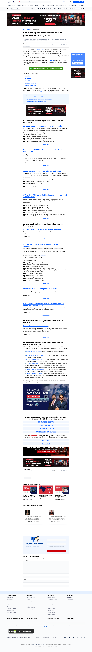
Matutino (27, 76)
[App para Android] (71, 637)
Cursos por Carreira (51, 608)
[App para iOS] (69, 637)
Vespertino (28, 78)
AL (34, 8)
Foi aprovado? (33, 610)
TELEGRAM (46, 444)
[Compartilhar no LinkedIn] (64, 44)
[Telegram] (84, 637)
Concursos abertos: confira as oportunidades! (36, 101)
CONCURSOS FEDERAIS (46, 422)
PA (58, 8)
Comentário (26, 560)
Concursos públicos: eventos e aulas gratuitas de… (60, 496)
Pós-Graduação (50, 604)
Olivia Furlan (25, 499)
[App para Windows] (65, 637)
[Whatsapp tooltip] (77, 637)
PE (62, 8)
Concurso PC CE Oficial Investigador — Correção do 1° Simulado (42, 245)
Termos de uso (46, 637)
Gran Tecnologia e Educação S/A (38, 644)
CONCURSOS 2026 (46, 425)
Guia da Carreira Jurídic (32, 363)
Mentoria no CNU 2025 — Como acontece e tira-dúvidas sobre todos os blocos (45, 151)
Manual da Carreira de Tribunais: (35, 373)
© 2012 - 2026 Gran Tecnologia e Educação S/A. (18, 637)
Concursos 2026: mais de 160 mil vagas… (45, 496)
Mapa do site (54, 637)
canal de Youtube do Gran (44, 92)
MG (52, 8)
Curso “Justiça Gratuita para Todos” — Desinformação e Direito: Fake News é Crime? (43, 304)
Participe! (43, 255)
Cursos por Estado (50, 610)
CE (42, 8)
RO (72, 8)
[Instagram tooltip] (75, 637)
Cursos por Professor (51, 612)
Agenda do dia (29, 29)
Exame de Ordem (50, 601)
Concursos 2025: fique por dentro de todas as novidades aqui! (39, 99)
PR (66, 8)
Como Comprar (10, 601)
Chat (29, 599)
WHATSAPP (46, 440)
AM (36, 8)
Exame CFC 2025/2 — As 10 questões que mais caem (42, 171)
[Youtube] (73, 637)
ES (46, 8)
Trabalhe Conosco (10, 610)
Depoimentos (69, 597)
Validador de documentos (12, 604)
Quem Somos (10, 597)
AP (38, 8)
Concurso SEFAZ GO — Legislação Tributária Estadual (42, 229)
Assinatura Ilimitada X (31, 85)
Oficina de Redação (51, 614)
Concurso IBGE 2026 (21, 5)
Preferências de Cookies (12, 612)
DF (44, 8)
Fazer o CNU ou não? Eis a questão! (36, 326)
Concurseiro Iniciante (61, 5)
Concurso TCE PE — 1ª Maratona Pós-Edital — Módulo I (43, 126)
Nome (24, 575)
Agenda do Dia (40, 49)
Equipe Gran (27, 43)
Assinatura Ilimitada (78, 1)
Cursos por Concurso (51, 606)
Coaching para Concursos (52, 599)
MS (54, 8)
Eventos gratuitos (68, 1)
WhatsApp (30, 601)
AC (32, 8)
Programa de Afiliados (11, 608)
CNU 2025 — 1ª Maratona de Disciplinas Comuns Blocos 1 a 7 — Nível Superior (45, 196)
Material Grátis (70, 599)
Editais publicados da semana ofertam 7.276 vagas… (29, 496)
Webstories (81, 5)
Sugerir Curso (69, 604)
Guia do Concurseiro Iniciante (33, 351)
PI (64, 8)
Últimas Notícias (11, 5)
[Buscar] (19, 2)
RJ (68, 8)
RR (74, 8)
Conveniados (9, 606)
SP (81, 8)
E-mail (24, 579)
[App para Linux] (67, 637)
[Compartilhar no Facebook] (61, 44)
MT (56, 8)
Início (24, 29)
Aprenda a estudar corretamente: (34, 355)
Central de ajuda (31, 597)
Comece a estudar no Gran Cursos (46, 451)
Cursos (36, 5)
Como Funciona (10, 599)
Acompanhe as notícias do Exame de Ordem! (36, 96)
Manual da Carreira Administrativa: (35, 369)
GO (48, 8)
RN (70, 8)
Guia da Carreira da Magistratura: (34, 359)
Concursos (30, 5)
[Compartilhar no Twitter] (63, 44)
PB (60, 8)
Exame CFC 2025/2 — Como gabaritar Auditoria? (40, 289)
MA (50, 8)
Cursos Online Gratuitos (52, 616)
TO (83, 8)
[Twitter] (82, 637)
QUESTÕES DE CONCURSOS (46, 432)
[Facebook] (79, 637)
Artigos (42, 5)
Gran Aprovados (50, 5)
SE (79, 8)
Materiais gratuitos (72, 5)
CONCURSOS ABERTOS (46, 428)
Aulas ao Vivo (69, 601)
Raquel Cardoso (42, 498)
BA (40, 8)
